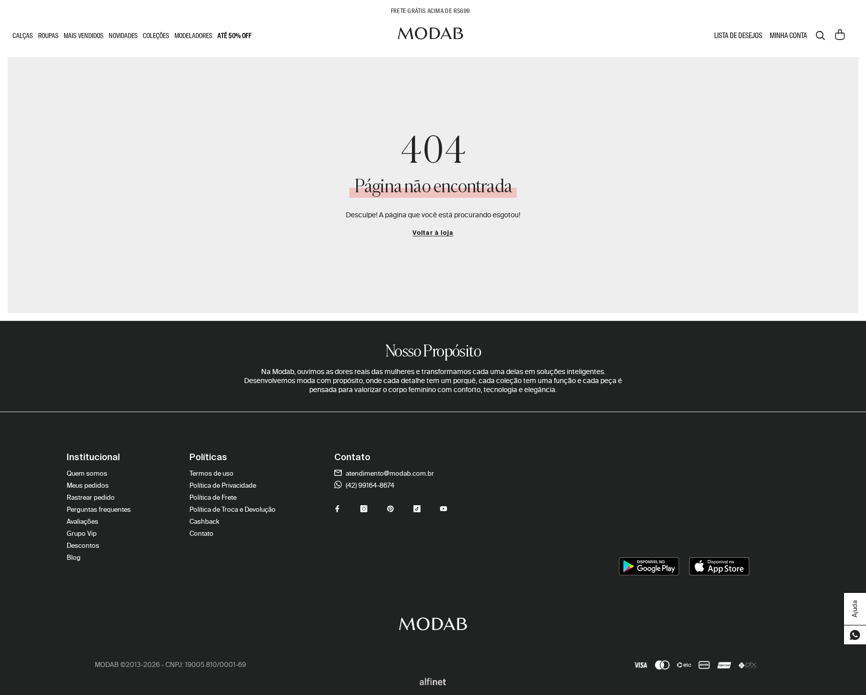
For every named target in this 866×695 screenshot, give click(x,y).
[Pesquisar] (820, 36)
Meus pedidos (88, 485)
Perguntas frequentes (99, 509)
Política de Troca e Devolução (232, 509)
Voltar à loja (432, 233)
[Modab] (430, 36)
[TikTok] (416, 508)
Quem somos (87, 473)
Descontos (83, 545)
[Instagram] (363, 508)
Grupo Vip (82, 533)
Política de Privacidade (222, 485)
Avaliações (82, 521)
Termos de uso (211, 473)
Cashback (204, 521)
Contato (201, 533)
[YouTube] (443, 508)
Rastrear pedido (91, 497)
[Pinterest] (390, 508)
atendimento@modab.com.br (389, 473)
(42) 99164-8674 (369, 485)
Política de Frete (213, 497)
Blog (74, 557)
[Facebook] (337, 508)
